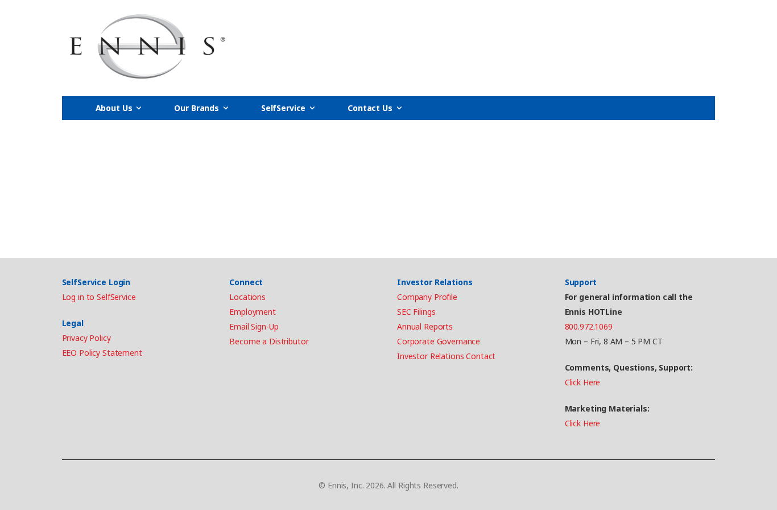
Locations (247, 296)
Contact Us (370, 107)
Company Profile (427, 296)
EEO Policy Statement (102, 352)
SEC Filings (416, 311)
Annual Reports (425, 326)
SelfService (283, 107)
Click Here (583, 382)
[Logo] (147, 47)
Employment (252, 311)
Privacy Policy (86, 337)
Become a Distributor (268, 341)
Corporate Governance (438, 341)
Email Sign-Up (253, 326)
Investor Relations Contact (446, 356)
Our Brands (196, 107)
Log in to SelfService (99, 296)
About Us (114, 107)
